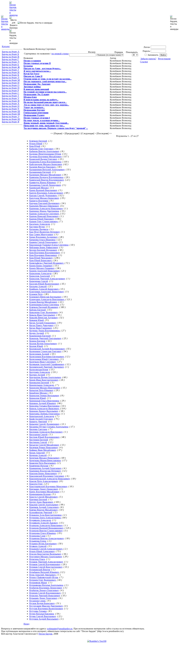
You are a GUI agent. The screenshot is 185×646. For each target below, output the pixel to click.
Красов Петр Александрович (43, 481)
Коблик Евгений (37, 310)
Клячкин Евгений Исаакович (43, 307)
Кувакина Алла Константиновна (45, 515)
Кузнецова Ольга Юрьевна (42, 533)
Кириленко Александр (40, 273)
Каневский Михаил (39, 187)
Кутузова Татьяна (38, 611)
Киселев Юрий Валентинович (44, 284)
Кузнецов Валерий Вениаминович (46, 528)
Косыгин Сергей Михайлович (44, 445)
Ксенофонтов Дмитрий (40, 512)
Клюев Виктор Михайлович (43, 302)
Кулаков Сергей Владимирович (44, 564)
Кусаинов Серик (37, 601)
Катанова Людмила (38, 229)
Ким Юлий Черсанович (41, 258)
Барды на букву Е (10, 64)
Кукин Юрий (35, 143)
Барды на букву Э (10, 116)
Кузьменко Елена (37, 541)
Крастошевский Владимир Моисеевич (48, 486)
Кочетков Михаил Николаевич (44, 458)
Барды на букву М (11, 80)
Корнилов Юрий (37, 398)
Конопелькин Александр (41, 385)
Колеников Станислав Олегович (45, 351)
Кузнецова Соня (37, 536)
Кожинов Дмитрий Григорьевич (45, 338)
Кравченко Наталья (38, 465)
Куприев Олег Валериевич (42, 580)
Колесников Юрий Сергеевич (44, 359)
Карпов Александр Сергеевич (44, 213)
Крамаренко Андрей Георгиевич (45, 468)
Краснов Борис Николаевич (43, 473)
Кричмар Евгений (38, 499)
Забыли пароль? (148, 58)
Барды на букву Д (10, 62)
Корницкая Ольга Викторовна (44, 400)
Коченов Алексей (38, 455)
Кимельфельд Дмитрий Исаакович (46, 263)
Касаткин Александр (39, 224)
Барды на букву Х (10, 103)
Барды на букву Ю (11, 119)
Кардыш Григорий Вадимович (44, 203)
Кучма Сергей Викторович (42, 616)
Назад (26, 624)
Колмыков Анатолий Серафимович (46, 364)
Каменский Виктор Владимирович (46, 180)
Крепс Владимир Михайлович (44, 491)
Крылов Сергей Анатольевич (43, 504)
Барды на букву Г (10, 59)
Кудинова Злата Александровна (45, 517)
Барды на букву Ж (11, 67)
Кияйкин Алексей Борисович (44, 289)
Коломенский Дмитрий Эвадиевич (46, 367)
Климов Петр (36, 294)
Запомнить (153, 55)
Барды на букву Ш (11, 111)
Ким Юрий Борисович (40, 260)
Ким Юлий (34, 146)
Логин (147, 47)
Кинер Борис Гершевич (40, 265)
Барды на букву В (10, 57)
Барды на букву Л (10, 77)
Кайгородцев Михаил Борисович (45, 164)
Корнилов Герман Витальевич (44, 395)
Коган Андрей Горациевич (42, 323)
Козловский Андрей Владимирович (47, 349)
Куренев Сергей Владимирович (45, 593)
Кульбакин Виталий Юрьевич (44, 572)
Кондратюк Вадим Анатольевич (45, 377)
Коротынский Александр (41, 416)
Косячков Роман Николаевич (43, 447)
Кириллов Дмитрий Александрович (47, 278)
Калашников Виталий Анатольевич (47, 169)
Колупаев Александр (39, 372)
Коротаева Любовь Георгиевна (44, 413)
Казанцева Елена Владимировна (45, 161)
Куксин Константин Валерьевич (45, 554)
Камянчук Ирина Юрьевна (42, 182)
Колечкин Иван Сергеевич (42, 362)
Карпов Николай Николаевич (44, 216)
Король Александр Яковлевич (44, 408)
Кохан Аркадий (37, 452)
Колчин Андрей (37, 375)
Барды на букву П (10, 88)
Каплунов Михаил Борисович (44, 198)
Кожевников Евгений (40, 336)
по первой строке (60, 53)
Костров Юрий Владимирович (44, 437)
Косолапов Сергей (38, 434)
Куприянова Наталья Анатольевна (46, 585)
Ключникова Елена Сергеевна (44, 304)
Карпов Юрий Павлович (41, 219)
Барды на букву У (10, 98)
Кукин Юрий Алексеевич (42, 551)
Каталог (6, 46)
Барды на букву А (10, 51)
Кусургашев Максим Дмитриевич (46, 606)
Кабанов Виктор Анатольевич (44, 151)
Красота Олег (36, 484)
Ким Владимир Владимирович (44, 252)
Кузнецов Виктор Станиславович (46, 530)
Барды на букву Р (10, 90)
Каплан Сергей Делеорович (43, 195)
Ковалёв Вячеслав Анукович (43, 317)
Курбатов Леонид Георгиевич (44, 590)
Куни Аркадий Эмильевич (42, 575)
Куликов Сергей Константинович (45, 567)
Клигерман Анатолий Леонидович (46, 291)
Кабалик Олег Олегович (41, 149)
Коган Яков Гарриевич (40, 328)
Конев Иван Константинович (43, 380)
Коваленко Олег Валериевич (43, 312)
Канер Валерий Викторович (43, 190)
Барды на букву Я (10, 122)
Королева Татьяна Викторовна (44, 406)
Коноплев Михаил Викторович (44, 388)
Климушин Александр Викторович (47, 299)
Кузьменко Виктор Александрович (46, 538)
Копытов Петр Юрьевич (41, 390)
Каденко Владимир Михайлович (45, 156)
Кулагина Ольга (37, 559)
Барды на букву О (10, 85)
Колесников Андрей (39, 354)
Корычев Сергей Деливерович (44, 424)
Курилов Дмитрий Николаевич (44, 595)
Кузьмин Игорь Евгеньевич (43, 543)
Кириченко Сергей (38, 281)
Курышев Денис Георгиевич (43, 598)
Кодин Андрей (36, 333)
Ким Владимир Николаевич (43, 255)
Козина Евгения (37, 341)
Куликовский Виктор (39, 569)
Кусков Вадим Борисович (42, 603)
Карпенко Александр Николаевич (46, 208)
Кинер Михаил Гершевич (41, 268)
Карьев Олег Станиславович (43, 221)
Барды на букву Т (10, 96)
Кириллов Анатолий (39, 276)
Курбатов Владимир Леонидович (45, 588)
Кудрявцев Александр (40, 520)
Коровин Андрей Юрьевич (42, 403)
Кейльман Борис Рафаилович (43, 247)
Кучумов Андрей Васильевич (44, 619)
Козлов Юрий (36, 346)
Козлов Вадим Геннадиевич (43, 343)
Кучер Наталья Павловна (41, 614)
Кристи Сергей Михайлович (43, 497)
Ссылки (144, 61)
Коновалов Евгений (39, 382)
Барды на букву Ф (11, 101)
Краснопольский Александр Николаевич (49, 478)
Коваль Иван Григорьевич (42, 315)
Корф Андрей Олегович (41, 419)
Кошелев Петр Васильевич (42, 463)
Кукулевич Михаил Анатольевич (45, 556)
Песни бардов (45, 634)
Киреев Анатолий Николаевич (44, 271)
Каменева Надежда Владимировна (46, 177)
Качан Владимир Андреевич (43, 237)
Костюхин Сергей (38, 442)
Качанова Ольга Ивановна (42, 239)
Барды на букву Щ (11, 114)
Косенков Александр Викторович (46, 432)
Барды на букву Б (10, 54)
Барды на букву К (10, 75)
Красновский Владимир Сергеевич (46, 476)
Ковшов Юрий (36, 320)
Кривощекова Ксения (40, 494)
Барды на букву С (10, 93)
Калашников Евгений (40, 172)
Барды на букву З (10, 70)
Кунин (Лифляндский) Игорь (43, 577)
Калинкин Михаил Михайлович (45, 174)
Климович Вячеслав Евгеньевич (45, 297)
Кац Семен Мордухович (41, 234)
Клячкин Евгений (38, 141)
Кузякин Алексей (38, 546)
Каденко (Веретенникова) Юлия (45, 154)
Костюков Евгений (38, 439)
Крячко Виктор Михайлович (43, 510)
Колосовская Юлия (38, 369)
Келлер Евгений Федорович (43, 250)
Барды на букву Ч (10, 109)
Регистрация (164, 58)
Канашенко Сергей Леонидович (45, 185)
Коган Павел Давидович (41, 325)
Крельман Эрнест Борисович (43, 489)
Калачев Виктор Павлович (42, 167)
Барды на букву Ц (10, 106)
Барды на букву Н (10, 83)
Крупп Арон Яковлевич (41, 502)
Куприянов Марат (38, 582)
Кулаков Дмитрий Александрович (46, 562)
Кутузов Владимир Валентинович (46, 608)
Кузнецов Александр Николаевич (46, 525)
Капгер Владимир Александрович (46, 193)
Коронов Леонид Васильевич (43, 411)
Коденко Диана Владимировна (44, 330)
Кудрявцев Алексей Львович (43, 523)
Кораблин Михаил (38, 393)
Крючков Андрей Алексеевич (44, 507)
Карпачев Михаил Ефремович (44, 206)
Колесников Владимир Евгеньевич (46, 356)
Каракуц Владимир (38, 200)
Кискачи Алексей (38, 286)
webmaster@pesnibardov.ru (59, 628)
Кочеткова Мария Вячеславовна (45, 460)
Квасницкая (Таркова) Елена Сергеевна (49, 245)
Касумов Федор (37, 226)
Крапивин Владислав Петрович (45, 471)
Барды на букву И (10, 72)
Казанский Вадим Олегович (43, 159)
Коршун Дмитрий (38, 421)
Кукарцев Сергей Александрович (46, 549)
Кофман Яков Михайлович (42, 450)
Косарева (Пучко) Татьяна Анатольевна (48, 426)
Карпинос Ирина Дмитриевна (44, 211)
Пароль (146, 51)
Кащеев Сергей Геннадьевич (43, 242)
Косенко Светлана (38, 429)
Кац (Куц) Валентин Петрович (44, 232)
